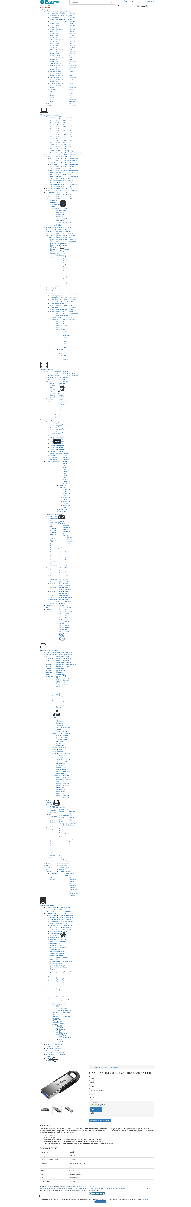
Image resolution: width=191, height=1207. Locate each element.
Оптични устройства (69, 179)
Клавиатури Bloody (66, 490)
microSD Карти (67, 620)
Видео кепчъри (68, 423)
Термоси (66, 937)
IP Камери (61, 695)
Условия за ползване (67, 1188)
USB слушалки (53, 527)
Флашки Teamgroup (68, 600)
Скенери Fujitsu (52, 851)
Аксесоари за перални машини (62, 950)
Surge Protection (68, 828)
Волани (48, 568)
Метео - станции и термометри (69, 911)
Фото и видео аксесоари (72, 305)
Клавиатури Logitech (66, 494)
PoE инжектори (68, 661)
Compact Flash (68, 608)
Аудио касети (63, 635)
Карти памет (63, 604)
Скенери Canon (52, 847)
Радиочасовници (72, 375)
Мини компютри (49, 104)
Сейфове (68, 927)
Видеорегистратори (69, 997)
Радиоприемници (69, 373)
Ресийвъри (66, 999)
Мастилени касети (66, 760)
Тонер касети (65, 738)
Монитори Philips (72, 42)
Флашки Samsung (68, 589)
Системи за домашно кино (66, 380)
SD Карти (67, 624)
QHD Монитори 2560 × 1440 (72, 89)
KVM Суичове (61, 1022)
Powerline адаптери (68, 653)
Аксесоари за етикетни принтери (66, 774)
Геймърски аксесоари (58, 515)
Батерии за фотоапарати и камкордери (73, 294)
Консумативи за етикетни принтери (67, 782)
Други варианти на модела (100, 1120)
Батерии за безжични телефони (72, 884)
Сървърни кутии (66, 681)
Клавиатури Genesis (66, 502)
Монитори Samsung (72, 46)
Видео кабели (48, 1045)
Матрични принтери (62, 788)
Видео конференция (67, 431)
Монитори (68, 12)
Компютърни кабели (59, 1045)
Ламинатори (69, 856)
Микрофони (58, 415)
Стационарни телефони (69, 875)
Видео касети (63, 639)
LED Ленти (71, 197)
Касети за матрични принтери (66, 794)
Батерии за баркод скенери (72, 850)
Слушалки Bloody (53, 545)
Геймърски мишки (62, 451)
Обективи (72, 300)
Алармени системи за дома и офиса (68, 867)
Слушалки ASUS (53, 541)
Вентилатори (69, 151)
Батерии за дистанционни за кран (67, 961)
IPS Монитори (72, 50)
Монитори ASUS (72, 23)
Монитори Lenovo (72, 34)
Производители (79, 1188)
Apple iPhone (65, 258)
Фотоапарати (69, 288)
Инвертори (72, 823)
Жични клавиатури (60, 437)
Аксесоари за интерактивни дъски (73, 838)
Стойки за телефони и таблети (66, 249)
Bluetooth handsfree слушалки (62, 407)
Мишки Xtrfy (65, 478)
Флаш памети (63, 549)
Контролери (63, 509)
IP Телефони (72, 878)
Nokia (64, 265)
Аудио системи (48, 380)
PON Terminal (68, 657)
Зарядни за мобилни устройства (69, 230)
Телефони (62, 255)
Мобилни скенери (53, 831)
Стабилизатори (70, 825)
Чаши (64, 939)
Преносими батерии (66, 982)
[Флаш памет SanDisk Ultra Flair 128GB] (63, 1085)
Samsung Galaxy (66, 262)
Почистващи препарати (69, 918)
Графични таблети (68, 427)
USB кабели (61, 1026)
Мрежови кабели (58, 1049)
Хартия (48, 864)
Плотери (48, 814)
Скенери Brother (52, 843)
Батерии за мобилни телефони (66, 274)
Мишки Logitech (65, 474)
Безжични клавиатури (60, 441)
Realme (65, 269)
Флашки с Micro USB (67, 575)
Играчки (68, 929)
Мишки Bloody (65, 466)
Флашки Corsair (67, 585)
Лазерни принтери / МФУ (62, 724)
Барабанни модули (66, 735)
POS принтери (66, 768)
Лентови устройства (66, 526)
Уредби (57, 417)
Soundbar (66, 371)
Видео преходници (67, 1036)
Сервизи (57, 1188)
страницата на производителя (85, 1186)
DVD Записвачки (73, 183)
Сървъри (62, 674)
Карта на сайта (89, 1188)
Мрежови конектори (62, 1053)
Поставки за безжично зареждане (72, 238)
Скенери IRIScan (52, 855)
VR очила (61, 435)
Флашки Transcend (68, 596)
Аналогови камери (66, 707)
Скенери (48, 828)
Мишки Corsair (65, 470)
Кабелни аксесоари (49, 1059)
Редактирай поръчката (111, 1188)
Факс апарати (61, 750)
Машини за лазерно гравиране (62, 744)
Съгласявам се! (100, 1202)
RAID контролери (66, 677)
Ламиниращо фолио (73, 859)
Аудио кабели (61, 1040)
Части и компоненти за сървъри (67, 688)
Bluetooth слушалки (62, 398)
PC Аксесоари (68, 193)
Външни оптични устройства (70, 539)
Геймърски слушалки (62, 402)
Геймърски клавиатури (60, 445)
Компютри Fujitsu (59, 76)
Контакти (122, 1188)
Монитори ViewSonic (72, 30)
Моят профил (99, 1188)
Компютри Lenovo (59, 84)
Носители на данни (100, 1067)
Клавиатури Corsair (66, 498)
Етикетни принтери (62, 764)
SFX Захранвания (67, 221)
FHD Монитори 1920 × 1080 (72, 79)
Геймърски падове (66, 482)
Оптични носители (70, 544)
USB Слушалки (62, 386)
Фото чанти (71, 310)
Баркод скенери (68, 844)
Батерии (61, 955)
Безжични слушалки (53, 531)
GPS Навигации (66, 1002)
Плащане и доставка (47, 1188)
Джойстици (62, 511)
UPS (66, 809)
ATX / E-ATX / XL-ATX (70, 127)
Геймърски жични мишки (66, 455)
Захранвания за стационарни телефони (73, 892)
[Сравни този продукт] (92, 1113)
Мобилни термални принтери (49, 802)
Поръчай (96, 1109)
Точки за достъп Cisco (58, 713)
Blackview (66, 267)
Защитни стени (62, 671)
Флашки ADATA (67, 581)
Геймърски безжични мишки (66, 461)
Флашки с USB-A (67, 555)
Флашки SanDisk (67, 593)
